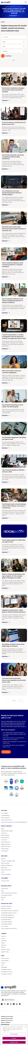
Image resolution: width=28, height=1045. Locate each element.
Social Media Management (7, 917)
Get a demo (6, 752)
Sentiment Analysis (5, 908)
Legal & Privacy (5, 951)
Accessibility (4, 967)
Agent (2, 828)
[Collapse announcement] (26, 6)
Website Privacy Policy (7, 1016)
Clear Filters (8, 55)
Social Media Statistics (6, 921)
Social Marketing (5, 815)
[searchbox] (2, 41)
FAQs (2, 899)
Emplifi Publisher (5, 835)
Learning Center (5, 958)
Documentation (5, 960)
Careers (3, 943)
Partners (3, 947)
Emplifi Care (4, 833)
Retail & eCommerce (6, 869)
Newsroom (4, 945)
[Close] (25, 1027)
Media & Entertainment (6, 865)
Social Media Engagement (7, 915)
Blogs (2, 890)
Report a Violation (5, 1022)
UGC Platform (4, 851)
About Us (3, 936)
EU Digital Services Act (6, 971)
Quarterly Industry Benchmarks (9, 893)
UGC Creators (4, 926)
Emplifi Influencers (5, 842)
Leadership (3, 940)
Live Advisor (4, 839)
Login (2, 965)
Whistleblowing (5, 1024)
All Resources (4, 888)
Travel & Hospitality (6, 874)
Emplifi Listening (5, 837)
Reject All (14, 1038)
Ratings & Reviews (5, 844)
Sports (2, 872)
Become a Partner (5, 949)
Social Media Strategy (6, 924)
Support (3, 962)
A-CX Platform (4, 813)
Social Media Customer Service (8, 913)
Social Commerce (5, 817)
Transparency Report (6, 974)
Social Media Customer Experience (9, 910)
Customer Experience (6, 906)
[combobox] (14, 42)
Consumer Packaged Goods (8, 861)
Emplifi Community (5, 846)
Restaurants (4, 867)
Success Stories (5, 880)
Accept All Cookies (14, 1042)
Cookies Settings (14, 1034)
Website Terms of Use (7, 1020)
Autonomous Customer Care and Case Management (14, 822)
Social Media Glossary (6, 895)
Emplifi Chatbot (5, 848)
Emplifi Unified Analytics (7, 831)
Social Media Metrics (6, 919)
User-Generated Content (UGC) (9, 928)
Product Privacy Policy (7, 1018)
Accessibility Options (6, 969)
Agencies (3, 858)
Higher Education (5, 863)
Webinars (3, 897)
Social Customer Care (6, 820)
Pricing (2, 938)
